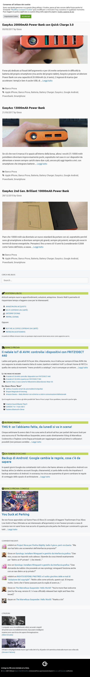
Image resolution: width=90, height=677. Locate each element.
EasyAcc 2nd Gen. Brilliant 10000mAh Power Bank (35, 191)
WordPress (26, 671)
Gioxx (4, 671)
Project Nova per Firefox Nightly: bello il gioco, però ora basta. (44, 545)
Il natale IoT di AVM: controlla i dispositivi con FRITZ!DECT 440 (43, 353)
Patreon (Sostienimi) (15, 332)
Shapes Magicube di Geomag (16, 392)
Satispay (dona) (13, 313)
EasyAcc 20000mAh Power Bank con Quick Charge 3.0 (38, 24)
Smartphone (19, 96)
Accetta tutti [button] (26, 16)
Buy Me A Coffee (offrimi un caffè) (22, 328)
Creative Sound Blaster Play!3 (16, 404)
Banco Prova (11, 88)
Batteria (34, 92)
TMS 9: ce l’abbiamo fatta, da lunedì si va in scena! (37, 427)
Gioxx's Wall (18, 671)
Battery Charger (46, 92)
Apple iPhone (11, 92)
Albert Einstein (7, 635)
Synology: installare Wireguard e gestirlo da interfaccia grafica (43, 553)
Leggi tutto (47, 80)
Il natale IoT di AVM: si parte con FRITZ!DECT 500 (23, 379)
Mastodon (63, 671)
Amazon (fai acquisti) (16, 306)
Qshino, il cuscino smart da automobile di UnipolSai (24, 389)
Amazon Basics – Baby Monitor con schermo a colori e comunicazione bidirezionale (36, 394)
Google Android (71, 92)
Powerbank (7, 96)
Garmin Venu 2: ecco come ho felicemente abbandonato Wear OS (29, 382)
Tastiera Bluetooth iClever (15, 409)
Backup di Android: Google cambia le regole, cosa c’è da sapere (41, 459)
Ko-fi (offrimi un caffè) (17, 310)
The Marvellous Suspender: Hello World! (33, 588)
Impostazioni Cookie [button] (11, 16)
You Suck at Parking (15, 514)
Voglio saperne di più (66, 12)
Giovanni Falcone (8, 652)
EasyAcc (59, 92)
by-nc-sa (56, 671)
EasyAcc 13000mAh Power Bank (23, 108)
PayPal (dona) (12, 317)
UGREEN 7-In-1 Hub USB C (15, 407)
